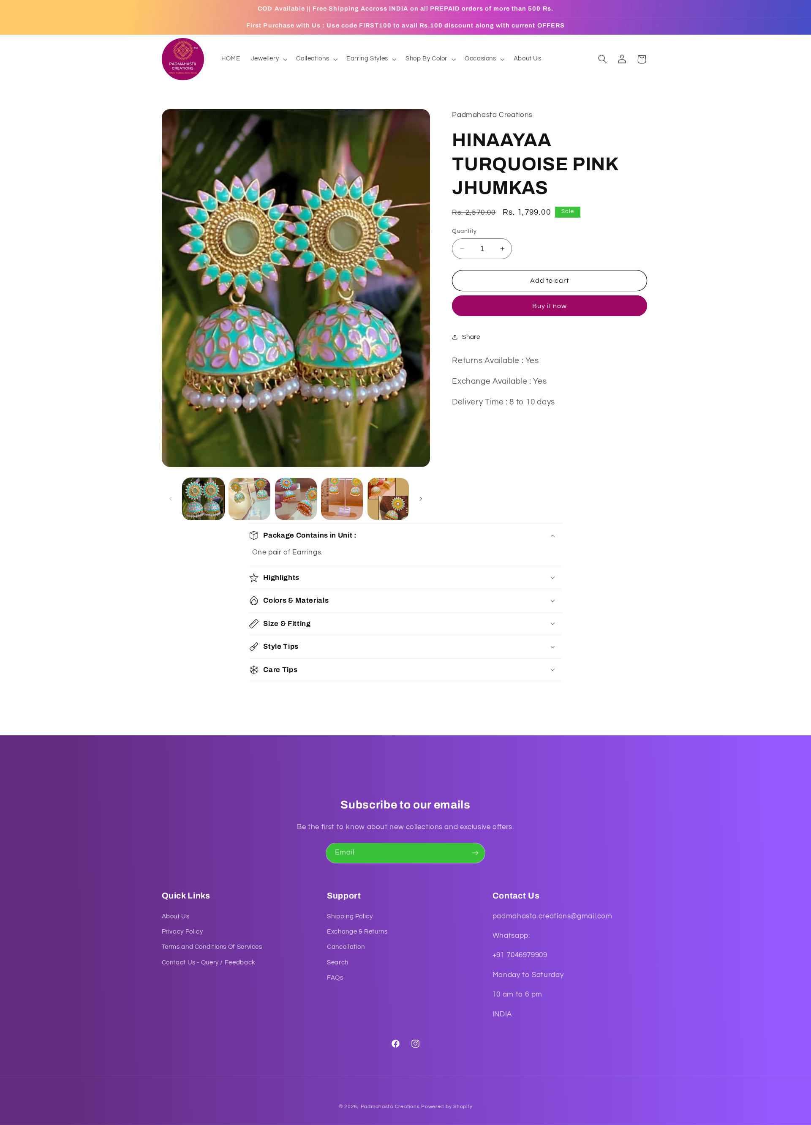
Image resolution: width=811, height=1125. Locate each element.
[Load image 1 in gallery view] (203, 499)
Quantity (464, 231)
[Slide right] (420, 498)
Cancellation (346, 947)
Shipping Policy (350, 916)
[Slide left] (171, 498)
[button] (268, 59)
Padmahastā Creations (390, 1106)
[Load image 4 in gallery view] (342, 499)
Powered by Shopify (446, 1106)
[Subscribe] (475, 853)
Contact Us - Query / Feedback (209, 962)
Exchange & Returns (357, 931)
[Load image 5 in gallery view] (388, 499)
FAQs (335, 978)
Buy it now (549, 306)
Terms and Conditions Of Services (212, 947)
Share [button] (471, 337)
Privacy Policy (182, 931)
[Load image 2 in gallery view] (249, 499)
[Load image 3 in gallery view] (296, 499)
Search (337, 962)
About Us (176, 916)
